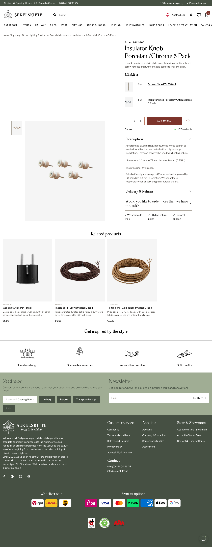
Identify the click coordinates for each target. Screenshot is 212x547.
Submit (198, 398)
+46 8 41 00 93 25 (67, 3)
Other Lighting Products (35, 35)
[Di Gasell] (91, 523)
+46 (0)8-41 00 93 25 (119, 466)
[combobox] (107, 15)
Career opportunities (153, 441)
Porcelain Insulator (60, 35)
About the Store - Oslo (189, 435)
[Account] (191, 15)
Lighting (15, 35)
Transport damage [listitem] (86, 399)
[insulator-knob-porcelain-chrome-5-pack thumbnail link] (17, 128)
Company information (153, 435)
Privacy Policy (114, 446)
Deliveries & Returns (118, 441)
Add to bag (164, 121)
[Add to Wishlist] (188, 121)
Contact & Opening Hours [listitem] (20, 399)
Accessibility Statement (120, 452)
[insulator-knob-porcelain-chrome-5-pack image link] (65, 171)
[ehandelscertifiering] (104, 523)
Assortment (148, 446)
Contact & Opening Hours (17, 3)
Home (6, 35)
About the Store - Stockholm (192, 429)
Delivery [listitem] (47, 399)
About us (147, 429)
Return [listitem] (64, 399)
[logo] (23, 15)
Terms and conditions (118, 435)
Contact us (113, 429)
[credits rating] (119, 523)
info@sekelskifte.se (44, 3)
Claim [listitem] (9, 408)
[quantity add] (141, 121)
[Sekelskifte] (36, 427)
